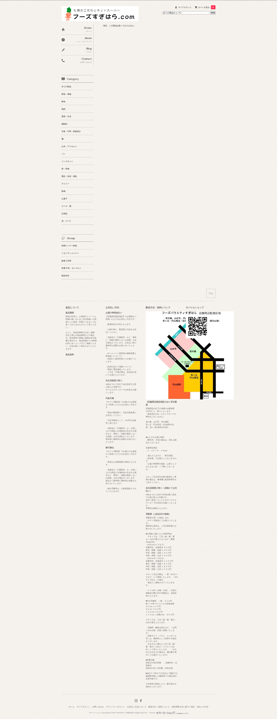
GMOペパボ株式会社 (126, 713)
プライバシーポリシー (115, 707)
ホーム (72, 707)
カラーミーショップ (95, 713)
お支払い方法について (136, 707)
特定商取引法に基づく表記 (183, 707)
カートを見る (206, 7)
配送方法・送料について (159, 707)
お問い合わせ (98, 707)
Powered (152, 713)
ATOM (205, 707)
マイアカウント (185, 7)
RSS (198, 707)
